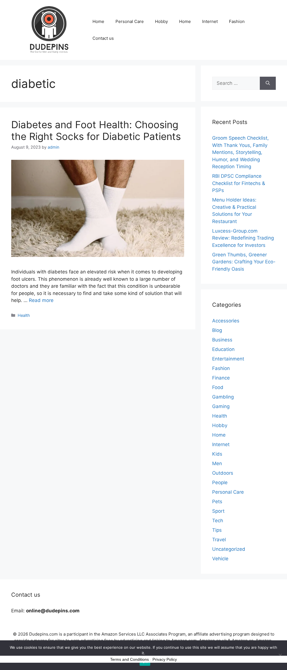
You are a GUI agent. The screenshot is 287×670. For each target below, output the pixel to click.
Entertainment (228, 359)
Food (217, 387)
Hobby (161, 21)
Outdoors (222, 473)
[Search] (268, 83)
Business (222, 340)
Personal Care (129, 21)
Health (24, 315)
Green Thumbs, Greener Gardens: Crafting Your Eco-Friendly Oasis (244, 262)
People (220, 482)
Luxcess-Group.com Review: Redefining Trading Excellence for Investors (243, 238)
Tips (217, 530)
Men (217, 463)
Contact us (103, 38)
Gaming (221, 406)
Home (98, 21)
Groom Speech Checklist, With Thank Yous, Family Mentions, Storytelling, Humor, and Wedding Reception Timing (240, 152)
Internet (210, 21)
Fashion (237, 21)
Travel (219, 539)
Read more (41, 300)
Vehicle (220, 558)
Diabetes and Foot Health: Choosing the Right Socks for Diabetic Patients (96, 130)
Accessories (225, 321)
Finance (221, 378)
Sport (218, 511)
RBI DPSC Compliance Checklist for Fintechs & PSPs (238, 183)
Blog (217, 330)
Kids (217, 454)
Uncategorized (228, 549)
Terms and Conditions (129, 659)
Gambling (223, 397)
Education (223, 349)
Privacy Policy (164, 659)
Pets (217, 501)
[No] (280, 655)
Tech (217, 520)
